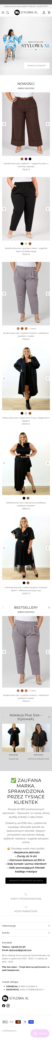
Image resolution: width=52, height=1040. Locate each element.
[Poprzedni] (4, 124)
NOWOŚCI (26, 84)
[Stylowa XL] (26, 12)
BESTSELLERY (26, 607)
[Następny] (48, 124)
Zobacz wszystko (26, 88)
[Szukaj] (9, 12)
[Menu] (3, 12)
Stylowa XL (12, 1031)
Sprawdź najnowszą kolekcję (26, 880)
